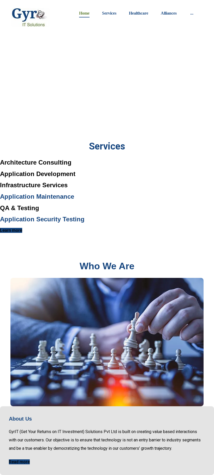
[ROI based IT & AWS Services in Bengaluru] (30, 17)
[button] (191, 12)
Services (109, 13)
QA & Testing (19, 207)
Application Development (37, 173)
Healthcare (138, 13)
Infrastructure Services (34, 185)
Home (84, 13)
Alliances (169, 13)
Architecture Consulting (36, 162)
